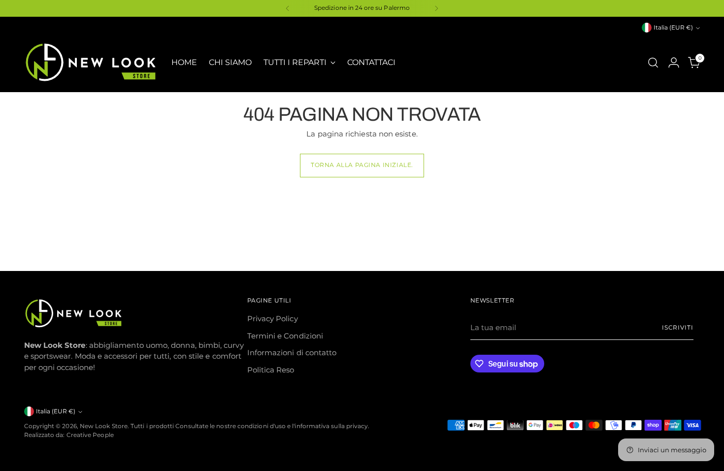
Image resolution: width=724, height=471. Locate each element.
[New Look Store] (90, 62)
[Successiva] (436, 8)
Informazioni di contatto (292, 352)
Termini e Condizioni (285, 335)
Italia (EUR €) (673, 27)
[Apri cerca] (653, 62)
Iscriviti (677, 327)
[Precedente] (287, 8)
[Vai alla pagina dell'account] (674, 62)
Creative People (90, 435)
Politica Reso (271, 369)
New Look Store (104, 426)
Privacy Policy (272, 318)
